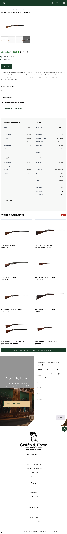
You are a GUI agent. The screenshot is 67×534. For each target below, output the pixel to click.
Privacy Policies (34, 517)
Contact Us (33, 497)
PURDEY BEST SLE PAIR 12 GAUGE (14, 342)
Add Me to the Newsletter (16, 404)
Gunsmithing (33, 472)
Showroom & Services (33, 468)
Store (33, 476)
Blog (33, 501)
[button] (64, 2)
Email (4, 393)
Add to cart (7, 66)
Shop (2, 9)
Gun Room (8, 9)
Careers (33, 493)
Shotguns (15, 9)
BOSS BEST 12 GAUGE (9, 277)
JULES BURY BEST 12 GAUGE (45, 277)
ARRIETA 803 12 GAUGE (44, 245)
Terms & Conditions (33, 521)
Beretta (22, 9)
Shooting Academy (33, 464)
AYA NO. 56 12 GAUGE (9, 245)
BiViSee (58, 531)
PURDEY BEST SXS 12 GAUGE (46, 342)
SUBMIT (60, 417)
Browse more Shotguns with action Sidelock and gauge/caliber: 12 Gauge (33, 350)
